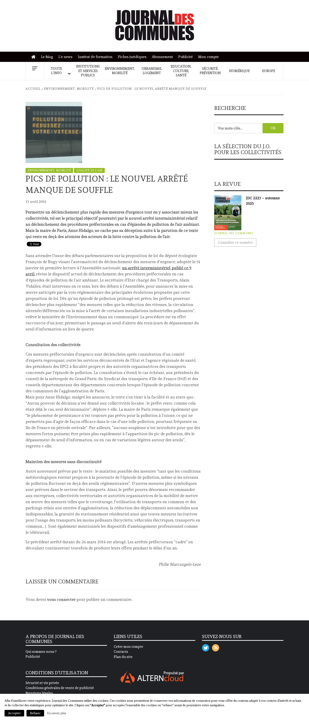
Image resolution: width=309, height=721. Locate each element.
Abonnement (162, 57)
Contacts (121, 652)
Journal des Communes (233, 233)
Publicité (185, 57)
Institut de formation (95, 57)
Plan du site (123, 657)
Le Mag (47, 57)
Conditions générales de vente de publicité (60, 688)
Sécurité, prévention (210, 71)
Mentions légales (39, 693)
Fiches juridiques (132, 57)
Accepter (14, 713)
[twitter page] (205, 647)
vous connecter (61, 599)
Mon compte (208, 57)
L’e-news (65, 57)
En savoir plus (56, 713)
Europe (268, 71)
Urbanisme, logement (152, 71)
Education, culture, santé (181, 70)
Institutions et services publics (88, 70)
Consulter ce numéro (235, 242)
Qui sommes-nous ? (41, 652)
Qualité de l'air (89, 170)
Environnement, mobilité (120, 71)
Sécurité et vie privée (42, 683)
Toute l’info (56, 71)
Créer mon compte (128, 647)
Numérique (239, 71)
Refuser (35, 713)
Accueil (34, 57)
